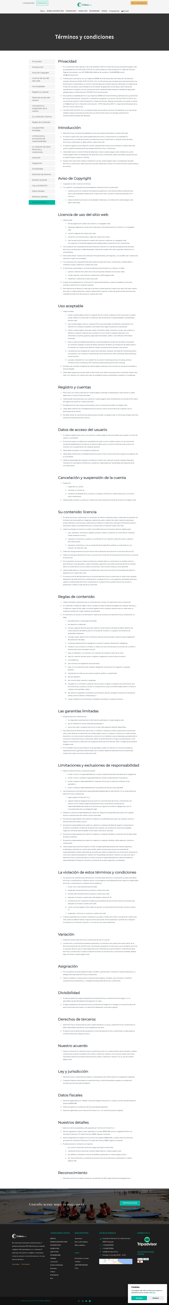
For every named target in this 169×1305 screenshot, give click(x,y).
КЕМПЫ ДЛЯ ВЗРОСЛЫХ (55, 11)
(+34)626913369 (28, 3)
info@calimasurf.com (110, 1252)
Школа (42, 11)
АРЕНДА (104, 11)
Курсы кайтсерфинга (81, 1242)
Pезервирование (114, 11)
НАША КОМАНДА (56, 1265)
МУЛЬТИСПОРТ (71, 11)
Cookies (77, 1261)
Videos (52, 1271)
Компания (53, 1268)
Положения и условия (82, 1258)
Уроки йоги (78, 1238)
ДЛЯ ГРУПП (54, 1252)
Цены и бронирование (139, 3)
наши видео (16, 1264)
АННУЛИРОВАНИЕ (81, 1265)
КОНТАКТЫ (42, 3)
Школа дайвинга (80, 1245)
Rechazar (156, 1298)
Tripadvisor (130, 1203)
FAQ (76, 1268)
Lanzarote (54, 1261)
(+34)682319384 (108, 1248)
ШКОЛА (53, 1238)
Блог (51, 1278)
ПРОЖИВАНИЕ (94, 11)
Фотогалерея (26, 1264)
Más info (152, 1292)
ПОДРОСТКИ (82, 11)
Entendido (139, 1298)
